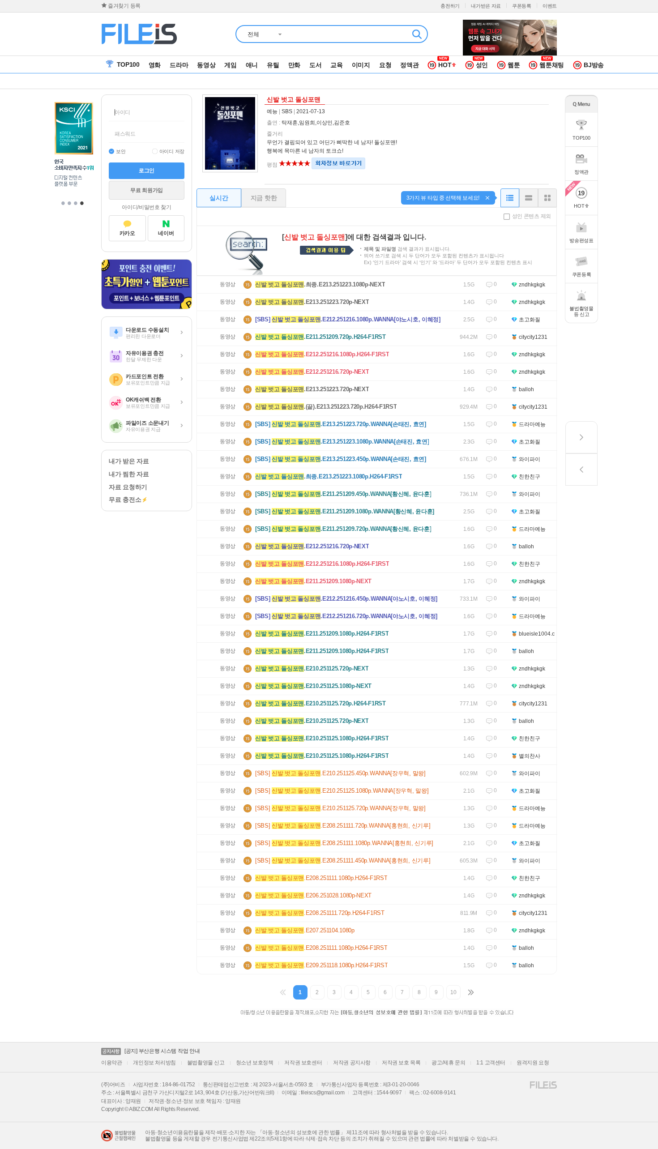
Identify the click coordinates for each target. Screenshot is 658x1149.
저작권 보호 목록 (401, 1062)
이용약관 (111, 1062)
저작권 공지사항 (352, 1062)
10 (453, 992)
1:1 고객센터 (490, 1062)
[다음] (470, 992)
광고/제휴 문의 (448, 1062)
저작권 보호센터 (303, 1062)
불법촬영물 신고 (206, 1062)
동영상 (227, 284)
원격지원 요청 (533, 1062)
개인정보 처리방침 (154, 1062)
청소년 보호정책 (254, 1062)
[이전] (283, 992)
